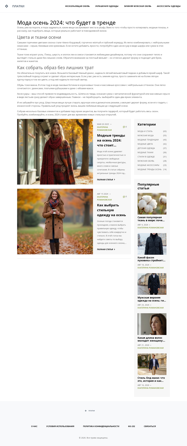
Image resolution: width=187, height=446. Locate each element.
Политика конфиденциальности (101, 426)
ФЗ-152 (131, 426)
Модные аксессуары (148, 165)
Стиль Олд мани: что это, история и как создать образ (151, 379)
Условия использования (60, 426)
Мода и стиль (145, 131)
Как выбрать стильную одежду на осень (111, 210)
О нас (34, 426)
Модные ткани (145, 152)
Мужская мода (146, 135)
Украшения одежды (107, 6)
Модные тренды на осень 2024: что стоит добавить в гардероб (111, 140)
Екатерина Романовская (151, 227)
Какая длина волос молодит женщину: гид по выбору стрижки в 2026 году (151, 339)
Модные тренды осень (150, 169)
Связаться (150, 426)
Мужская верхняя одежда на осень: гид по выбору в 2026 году (152, 299)
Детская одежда (146, 148)
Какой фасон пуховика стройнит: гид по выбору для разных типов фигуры (152, 259)
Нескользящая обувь (77, 6)
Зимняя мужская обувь (137, 6)
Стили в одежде (146, 156)
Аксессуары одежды (169, 6)
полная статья (105, 179)
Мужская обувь (146, 161)
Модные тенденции (148, 139)
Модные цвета (145, 144)
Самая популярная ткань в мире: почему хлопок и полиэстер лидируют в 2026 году (152, 219)
